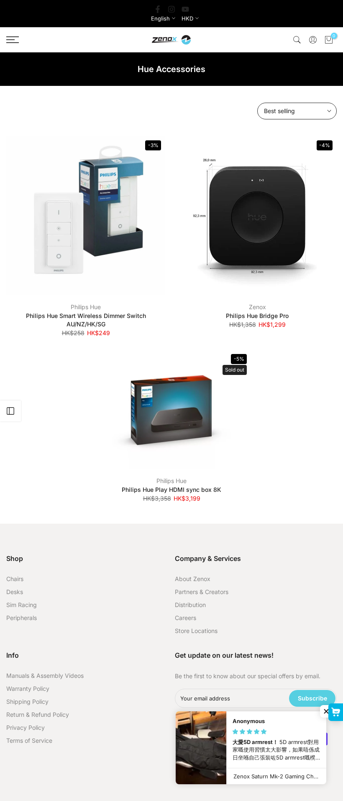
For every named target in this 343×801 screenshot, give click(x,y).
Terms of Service (29, 740)
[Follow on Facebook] (157, 9)
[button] (326, 711)
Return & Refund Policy (37, 714)
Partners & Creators (201, 591)
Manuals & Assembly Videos (45, 675)
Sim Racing (21, 604)
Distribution (190, 604)
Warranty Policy (27, 688)
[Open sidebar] (10, 410)
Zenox (257, 306)
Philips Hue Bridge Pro (257, 315)
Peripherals (21, 617)
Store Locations (196, 630)
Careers (185, 617)
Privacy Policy (25, 727)
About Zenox (192, 578)
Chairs (14, 578)
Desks (14, 591)
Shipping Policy (27, 701)
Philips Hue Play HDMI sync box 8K (171, 489)
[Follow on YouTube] (185, 9)
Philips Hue (86, 306)
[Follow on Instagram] (171, 9)
